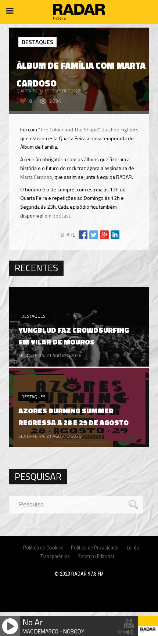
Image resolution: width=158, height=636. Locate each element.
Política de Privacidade (94, 548)
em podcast (57, 215)
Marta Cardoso (36, 177)
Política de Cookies (43, 548)
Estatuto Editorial (96, 556)
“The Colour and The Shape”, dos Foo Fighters (88, 129)
